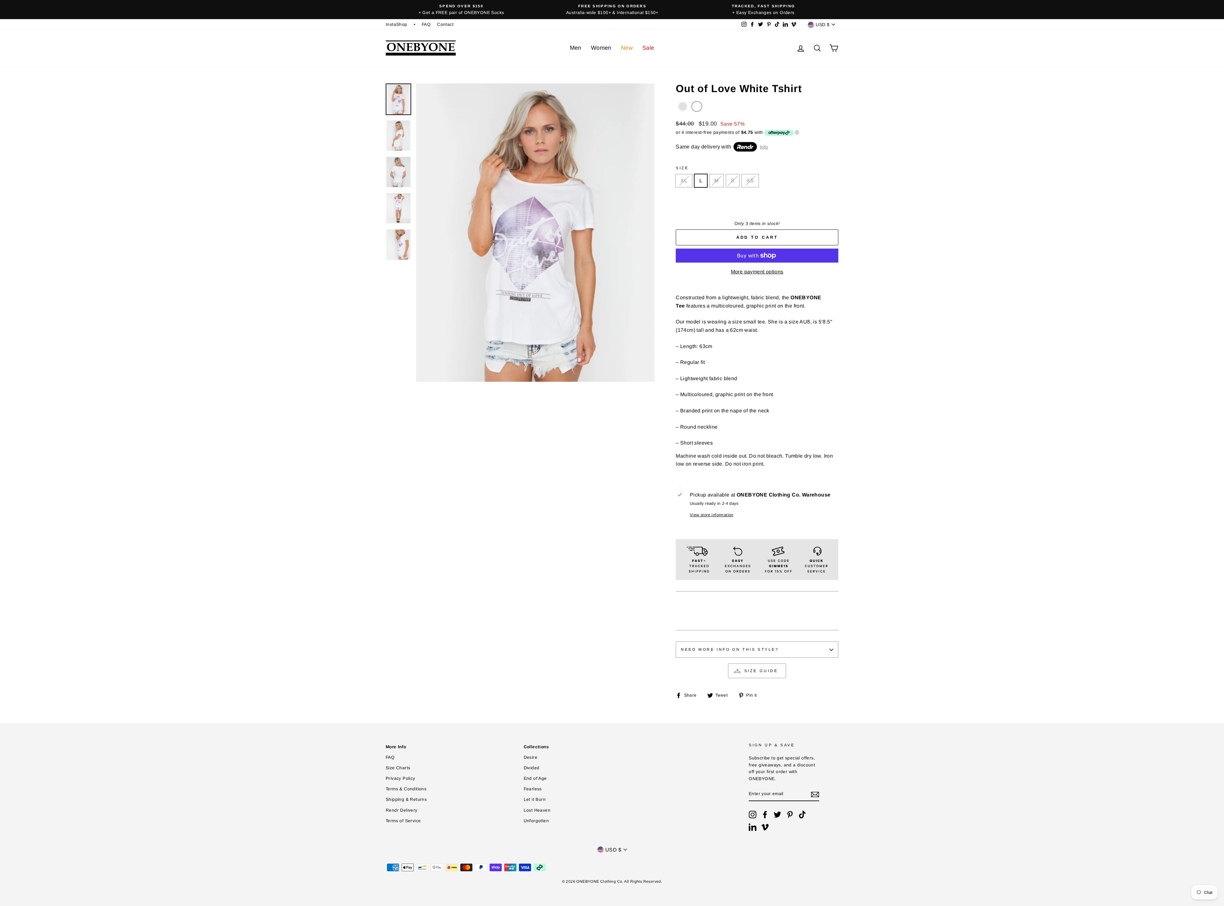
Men (575, 48)
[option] (461, 9)
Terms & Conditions (406, 788)
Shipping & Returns (406, 799)
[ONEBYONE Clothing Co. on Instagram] (752, 814)
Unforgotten (536, 820)
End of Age (535, 778)
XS (750, 180)
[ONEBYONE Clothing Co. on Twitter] (777, 814)
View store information (711, 514)
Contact (445, 24)
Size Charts (398, 767)
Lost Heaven (537, 810)
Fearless (533, 788)
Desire (530, 757)
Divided (532, 767)
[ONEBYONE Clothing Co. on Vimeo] (765, 827)
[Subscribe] (815, 794)
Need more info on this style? (730, 649)
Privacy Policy (400, 778)
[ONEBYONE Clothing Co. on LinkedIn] (752, 827)
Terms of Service (403, 820)
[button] (682, 106)
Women (601, 48)
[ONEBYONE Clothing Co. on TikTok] (802, 814)
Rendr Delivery (402, 810)
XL (684, 180)
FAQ (426, 24)
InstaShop (396, 24)
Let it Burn (535, 799)
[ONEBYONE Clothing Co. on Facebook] (765, 814)
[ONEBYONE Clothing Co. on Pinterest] (790, 814)
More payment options (757, 271)
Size (682, 168)
